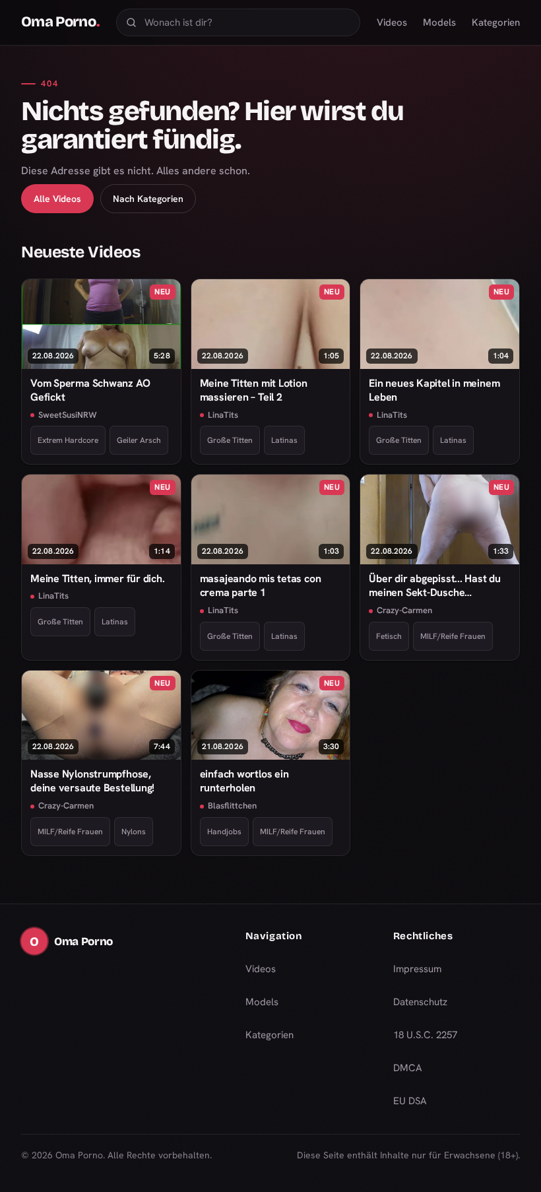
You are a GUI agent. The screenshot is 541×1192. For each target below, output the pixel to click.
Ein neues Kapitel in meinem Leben (434, 390)
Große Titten (230, 440)
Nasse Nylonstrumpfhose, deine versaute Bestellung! (92, 781)
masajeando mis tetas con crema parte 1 (260, 585)
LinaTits (223, 414)
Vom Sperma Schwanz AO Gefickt (90, 390)
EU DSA (410, 1101)
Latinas (284, 440)
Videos (392, 22)
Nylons (133, 831)
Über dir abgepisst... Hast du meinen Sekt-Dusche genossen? (435, 586)
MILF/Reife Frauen (453, 636)
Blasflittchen (232, 805)
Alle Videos (57, 199)
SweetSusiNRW (67, 414)
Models (439, 22)
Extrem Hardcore (68, 440)
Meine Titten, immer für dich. (97, 578)
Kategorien (496, 22)
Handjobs (224, 831)
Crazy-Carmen (404, 610)
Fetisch (389, 636)
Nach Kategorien (148, 199)
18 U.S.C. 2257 (425, 1035)
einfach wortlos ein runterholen (244, 781)
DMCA (407, 1068)
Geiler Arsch (139, 440)
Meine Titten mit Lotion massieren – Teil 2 (253, 390)
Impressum (417, 969)
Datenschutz (420, 1002)
